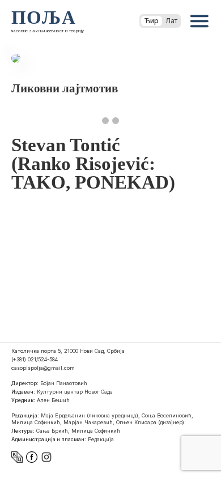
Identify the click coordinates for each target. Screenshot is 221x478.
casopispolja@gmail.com (43, 368)
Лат (171, 20)
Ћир (151, 20)
